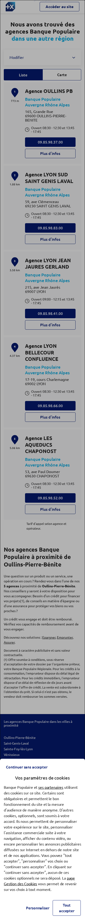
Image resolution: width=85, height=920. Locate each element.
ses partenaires (50, 787)
